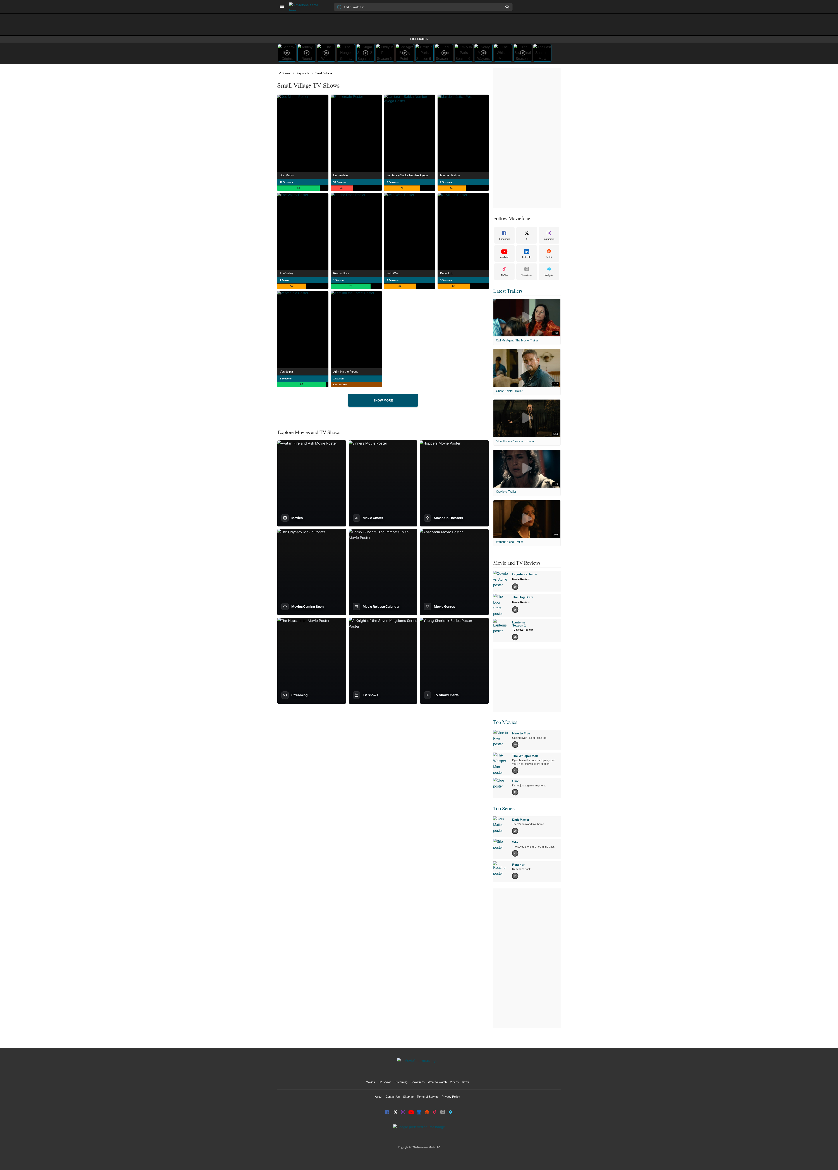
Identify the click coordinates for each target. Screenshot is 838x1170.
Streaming (401, 1082)
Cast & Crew (340, 384)
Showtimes (418, 1082)
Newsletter (526, 275)
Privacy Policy (451, 1096)
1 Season (285, 280)
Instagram (549, 239)
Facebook (504, 239)
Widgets (549, 275)
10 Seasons (286, 182)
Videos (454, 1082)
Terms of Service (427, 1096)
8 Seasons (286, 378)
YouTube (504, 257)
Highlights (419, 39)
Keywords (303, 73)
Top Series (503, 808)
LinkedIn (526, 257)
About (378, 1096)
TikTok (504, 275)
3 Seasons (446, 280)
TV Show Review (522, 629)
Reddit (549, 257)
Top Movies (505, 721)
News (465, 1082)
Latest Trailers (507, 290)
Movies (370, 1082)
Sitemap (408, 1096)
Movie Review (520, 579)
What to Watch (437, 1082)
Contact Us (393, 1096)
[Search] (507, 7)
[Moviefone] (305, 6)
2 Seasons (392, 182)
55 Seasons (339, 182)
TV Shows (283, 73)
